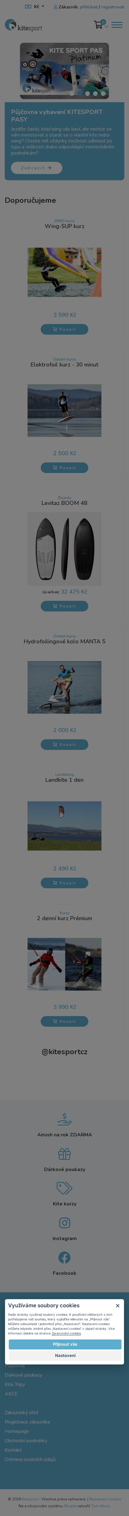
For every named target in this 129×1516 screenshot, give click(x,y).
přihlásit (88, 7)
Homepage (17, 1431)
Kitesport (30, 1499)
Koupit (67, 329)
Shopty (70, 1506)
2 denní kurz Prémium (64, 918)
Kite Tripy (15, 1384)
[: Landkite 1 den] (64, 825)
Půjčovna (15, 1365)
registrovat (112, 7)
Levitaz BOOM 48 (64, 503)
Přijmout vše (65, 1344)
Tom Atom (100, 1506)
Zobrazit (34, 168)
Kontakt (13, 1450)
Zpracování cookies (66, 1333)
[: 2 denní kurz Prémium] (64, 963)
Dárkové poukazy (23, 1375)
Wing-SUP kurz (65, 226)
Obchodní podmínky (26, 1440)
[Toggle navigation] (116, 24)
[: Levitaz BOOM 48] (64, 548)
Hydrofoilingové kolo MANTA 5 (65, 641)
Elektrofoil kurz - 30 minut (64, 365)
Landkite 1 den (64, 780)
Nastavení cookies (105, 1499)
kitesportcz (65, 1052)
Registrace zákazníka (27, 1422)
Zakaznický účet (22, 1412)
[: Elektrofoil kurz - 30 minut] (64, 410)
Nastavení (65, 1355)
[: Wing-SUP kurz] (64, 271)
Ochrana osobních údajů (30, 1459)
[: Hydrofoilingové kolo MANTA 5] (64, 687)
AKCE (11, 1393)
